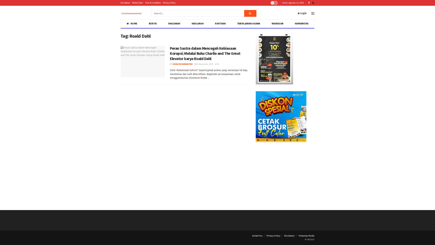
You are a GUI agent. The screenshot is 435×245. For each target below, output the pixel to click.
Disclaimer (125, 3)
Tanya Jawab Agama (248, 23)
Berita (153, 23)
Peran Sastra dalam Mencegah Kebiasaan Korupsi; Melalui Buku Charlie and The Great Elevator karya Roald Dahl (205, 53)
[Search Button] (250, 13)
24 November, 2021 (204, 64)
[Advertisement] (285, 172)
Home (133, 23)
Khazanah (174, 23)
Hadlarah (198, 23)
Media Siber (137, 3)
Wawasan (277, 23)
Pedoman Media (306, 235)
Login (303, 13)
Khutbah (220, 23)
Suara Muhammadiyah (182, 64)
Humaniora (302, 23)
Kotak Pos (257, 235)
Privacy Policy (169, 3)
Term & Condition (153, 3)
